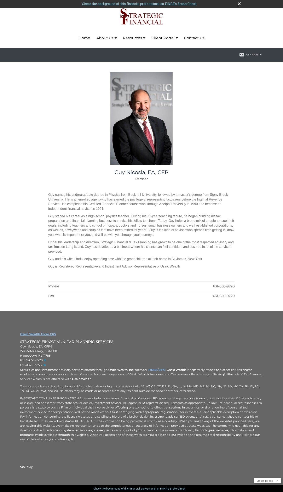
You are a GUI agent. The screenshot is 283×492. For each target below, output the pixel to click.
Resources (132, 38)
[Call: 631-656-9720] (44, 360)
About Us (105, 38)
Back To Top (266, 480)
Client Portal (163, 38)
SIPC (161, 370)
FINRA (152, 370)
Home (84, 38)
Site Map (26, 467)
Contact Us (194, 38)
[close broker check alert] (239, 3)
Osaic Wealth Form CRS (38, 334)
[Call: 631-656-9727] (44, 365)
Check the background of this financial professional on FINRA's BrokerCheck (139, 4)
